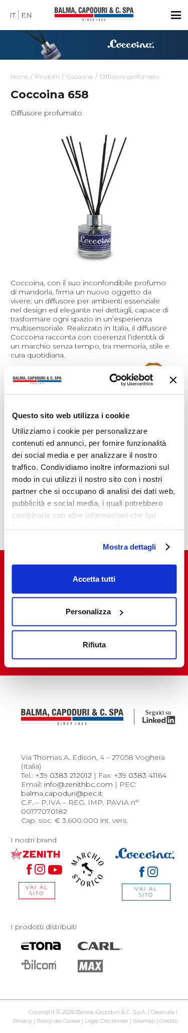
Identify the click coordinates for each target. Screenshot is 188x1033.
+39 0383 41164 (140, 775)
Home (19, 76)
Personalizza (88, 611)
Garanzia (162, 1011)
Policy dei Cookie (58, 1020)
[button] (175, 15)
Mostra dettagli (129, 547)
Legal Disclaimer (106, 1020)
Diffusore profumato (129, 76)
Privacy (22, 1020)
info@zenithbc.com (78, 784)
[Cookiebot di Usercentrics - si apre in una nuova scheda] (114, 380)
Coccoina (80, 76)
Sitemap (144, 1020)
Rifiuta (94, 644)
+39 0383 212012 (63, 775)
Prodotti (47, 76)
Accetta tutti (94, 578)
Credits (168, 1020)
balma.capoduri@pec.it (61, 793)
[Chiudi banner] (172, 380)
